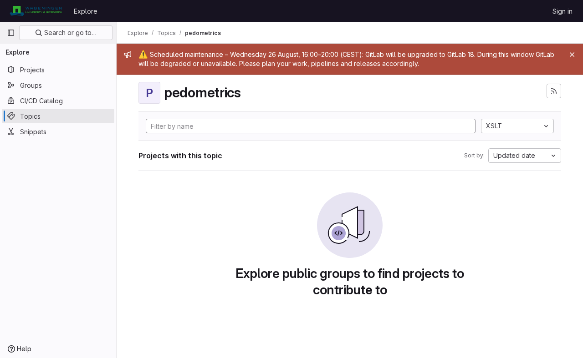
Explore (85, 11)
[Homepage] (35, 11)
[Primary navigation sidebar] (11, 32)
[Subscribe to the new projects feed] (554, 91)
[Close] (572, 54)
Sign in (562, 11)
